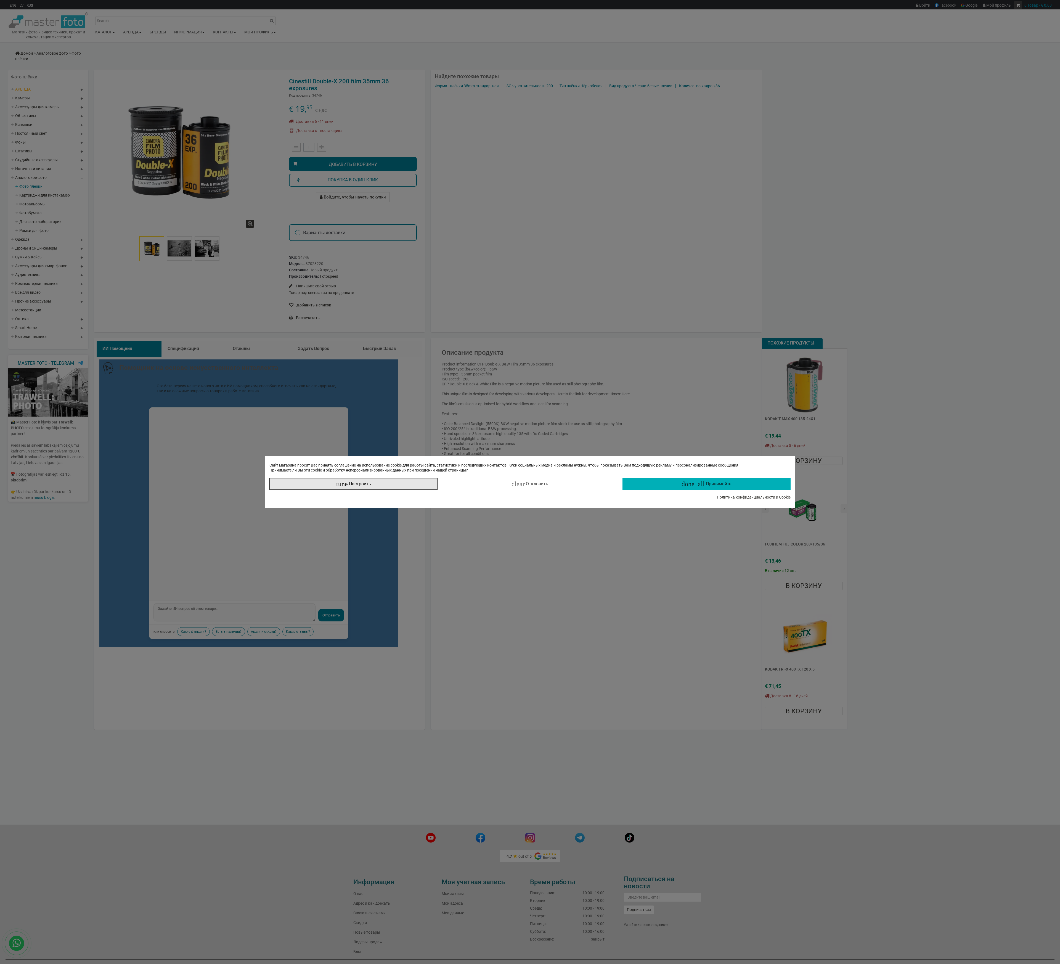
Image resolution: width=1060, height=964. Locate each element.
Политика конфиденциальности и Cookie (754, 497)
